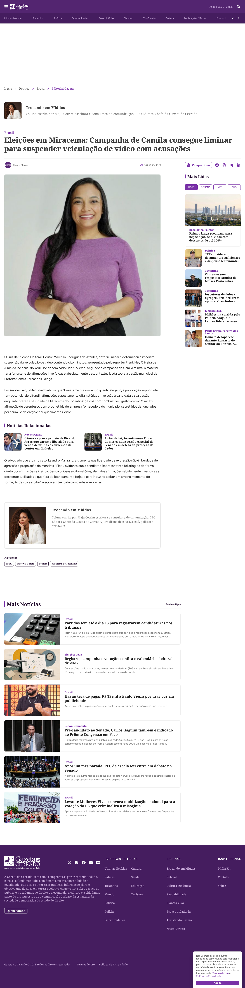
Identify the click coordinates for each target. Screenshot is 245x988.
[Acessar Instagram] (76, 862)
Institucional (229, 859)
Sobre (222, 886)
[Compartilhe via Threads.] (224, 165)
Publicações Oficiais (195, 18)
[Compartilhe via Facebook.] (217, 165)
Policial (172, 877)
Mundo (109, 894)
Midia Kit (224, 868)
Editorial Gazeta (63, 88)
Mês (220, 187)
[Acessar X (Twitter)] (69, 862)
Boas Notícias (106, 18)
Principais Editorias (121, 859)
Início (8, 88)
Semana (205, 187)
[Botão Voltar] (233, 18)
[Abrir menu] (6, 6)
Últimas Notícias (13, 18)
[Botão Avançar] (238, 18)
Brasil (40, 88)
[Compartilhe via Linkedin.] (238, 165)
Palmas (109, 877)
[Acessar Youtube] (91, 862)
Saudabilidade (176, 894)
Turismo (128, 18)
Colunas (173, 859)
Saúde (135, 877)
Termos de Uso (86, 964)
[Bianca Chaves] (7, 165)
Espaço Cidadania (179, 911)
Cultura (170, 18)
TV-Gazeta (149, 18)
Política (58, 18)
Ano (234, 187)
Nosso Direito (176, 929)
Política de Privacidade (113, 964)
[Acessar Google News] (98, 862)
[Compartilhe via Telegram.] (231, 165)
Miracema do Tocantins (64, 563)
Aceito (218, 982)
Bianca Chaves (20, 165)
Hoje (191, 187)
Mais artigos (173, 604)
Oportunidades (80, 18)
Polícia (109, 911)
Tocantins (38, 18)
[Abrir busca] (238, 6)
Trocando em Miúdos (45, 107)
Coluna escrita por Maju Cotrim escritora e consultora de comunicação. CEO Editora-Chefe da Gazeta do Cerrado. (112, 114)
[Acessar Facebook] (84, 862)
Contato (223, 877)
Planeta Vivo (175, 903)
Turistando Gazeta (179, 920)
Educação (222, 18)
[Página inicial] (22, 862)
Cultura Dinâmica (179, 886)
